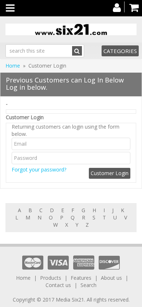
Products (50, 277)
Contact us (58, 285)
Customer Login (25, 117)
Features (81, 277)
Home (12, 65)
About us (111, 277)
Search (88, 285)
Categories (120, 50)
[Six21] (71, 29)
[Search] (77, 51)
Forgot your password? (39, 169)
